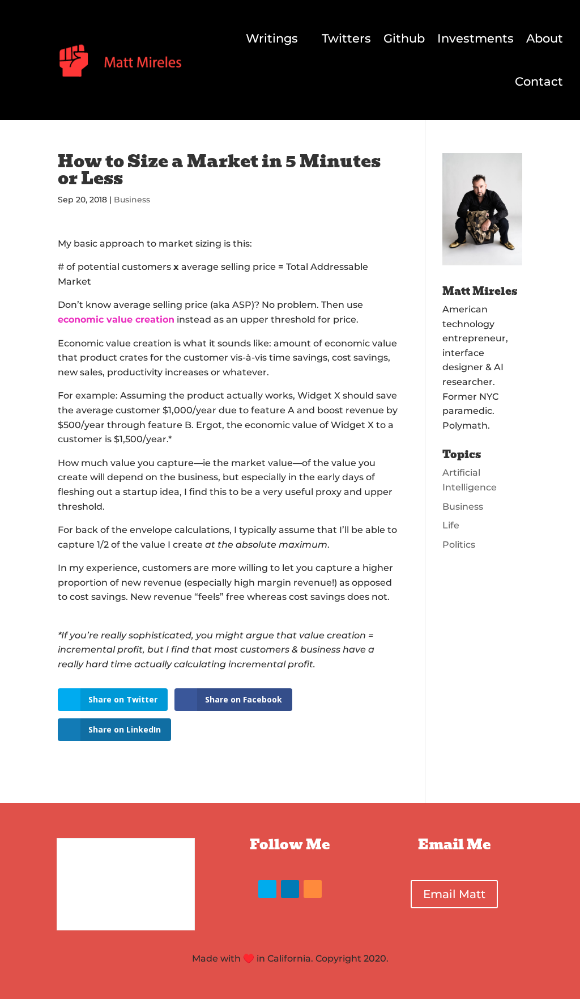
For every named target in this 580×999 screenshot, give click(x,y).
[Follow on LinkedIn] (290, 889)
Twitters (346, 38)
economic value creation (116, 319)
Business (132, 199)
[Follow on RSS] (313, 889)
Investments (475, 38)
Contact (539, 81)
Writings (272, 38)
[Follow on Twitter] (267, 889)
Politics (458, 544)
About (544, 38)
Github (404, 38)
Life (450, 525)
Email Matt (454, 894)
